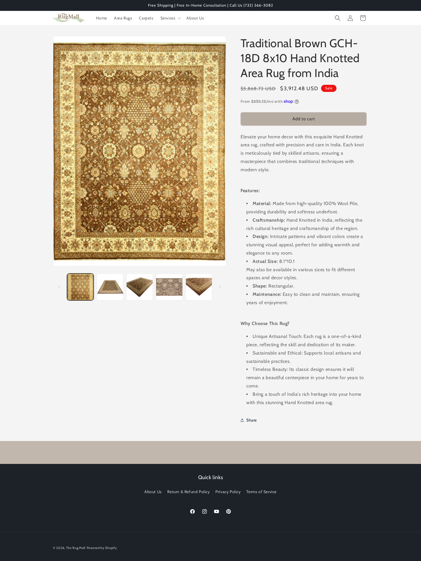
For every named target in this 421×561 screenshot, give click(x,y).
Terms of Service (261, 491)
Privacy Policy (228, 491)
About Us (153, 491)
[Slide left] (59, 287)
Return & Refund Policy (188, 491)
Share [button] (251, 420)
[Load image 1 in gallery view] (80, 286)
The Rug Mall (76, 548)
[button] (170, 18)
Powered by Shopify (102, 548)
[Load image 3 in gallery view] (139, 286)
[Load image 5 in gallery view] (199, 286)
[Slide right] (220, 287)
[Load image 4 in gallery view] (169, 286)
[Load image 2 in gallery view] (110, 286)
